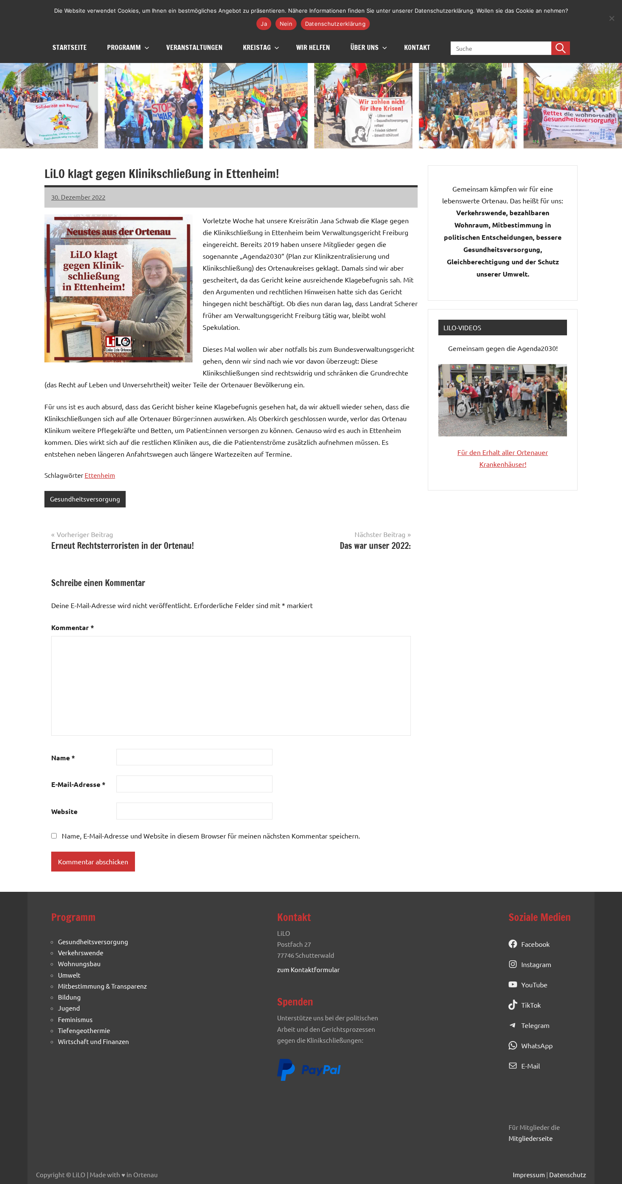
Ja (264, 23)
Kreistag (257, 47)
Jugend (69, 1008)
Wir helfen (313, 47)
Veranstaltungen (194, 47)
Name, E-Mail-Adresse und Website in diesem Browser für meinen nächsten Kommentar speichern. (211, 835)
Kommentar (72, 627)
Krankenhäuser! (502, 464)
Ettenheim (100, 475)
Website (64, 811)
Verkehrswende (80, 952)
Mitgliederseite (531, 1138)
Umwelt (69, 975)
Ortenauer (532, 452)
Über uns (364, 47)
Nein (286, 23)
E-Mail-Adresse (78, 784)
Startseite (69, 47)
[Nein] (611, 18)
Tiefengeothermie (84, 1030)
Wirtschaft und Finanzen (93, 1041)
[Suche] (560, 48)
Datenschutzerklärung (335, 23)
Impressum (529, 1174)
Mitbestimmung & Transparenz (102, 986)
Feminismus (75, 1019)
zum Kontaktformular (308, 969)
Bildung (69, 997)
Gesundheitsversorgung (85, 499)
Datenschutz (567, 1174)
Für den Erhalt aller (487, 452)
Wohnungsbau (79, 963)
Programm (124, 47)
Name (63, 757)
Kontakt (417, 47)
